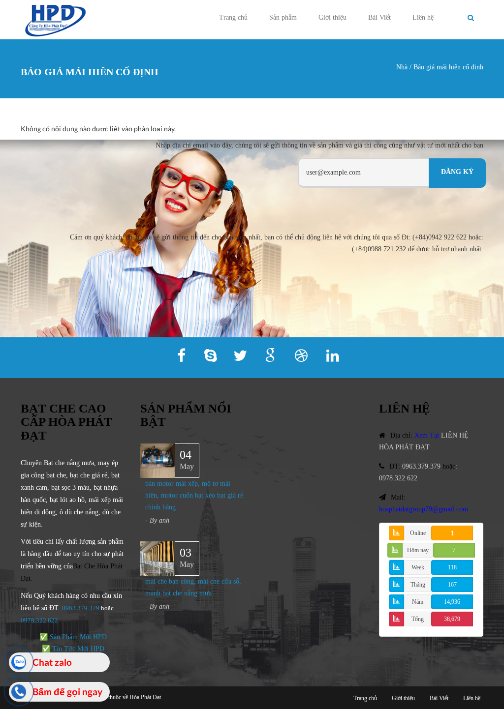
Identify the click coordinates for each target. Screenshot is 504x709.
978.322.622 (41, 620)
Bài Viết (379, 17)
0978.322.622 (398, 478)
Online (418, 533)
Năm (417, 601)
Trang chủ (233, 17)
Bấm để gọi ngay (67, 691)
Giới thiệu (332, 17)
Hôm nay (418, 550)
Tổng (417, 619)
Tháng (417, 584)
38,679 (452, 619)
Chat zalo (52, 662)
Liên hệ (423, 17)
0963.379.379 (80, 608)
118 (452, 567)
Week (417, 567)
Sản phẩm (283, 17)
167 (452, 584)
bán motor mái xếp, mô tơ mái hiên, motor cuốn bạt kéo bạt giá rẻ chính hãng (194, 495)
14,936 (452, 601)
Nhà (402, 67)
